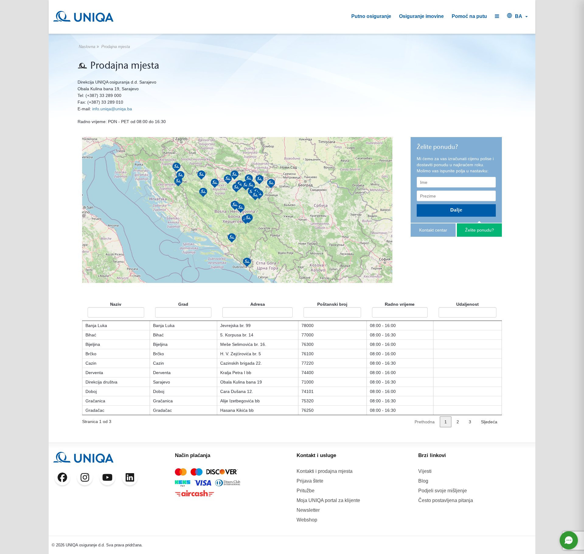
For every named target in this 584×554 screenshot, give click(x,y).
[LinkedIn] (130, 479)
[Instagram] (85, 479)
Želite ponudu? (479, 230)
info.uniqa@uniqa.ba (112, 108)
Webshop (307, 519)
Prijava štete (310, 480)
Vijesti (425, 471)
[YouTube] (107, 479)
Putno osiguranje (371, 16)
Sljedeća (489, 421)
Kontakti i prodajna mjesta (325, 471)
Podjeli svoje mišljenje (442, 490)
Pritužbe (306, 490)
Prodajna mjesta (115, 46)
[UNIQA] (83, 16)
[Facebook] (62, 479)
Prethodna (425, 421)
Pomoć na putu (469, 16)
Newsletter (308, 510)
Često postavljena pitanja (445, 500)
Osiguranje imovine (421, 16)
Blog (423, 480)
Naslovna (87, 46)
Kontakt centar (433, 230)
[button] (497, 16)
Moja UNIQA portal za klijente (328, 500)
